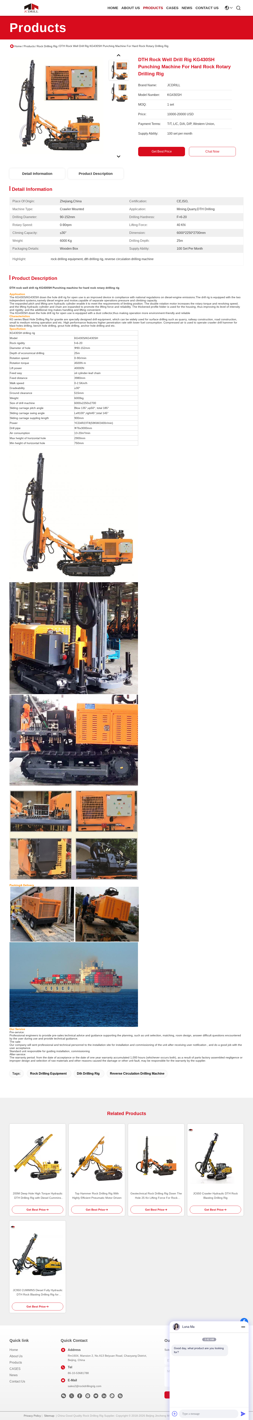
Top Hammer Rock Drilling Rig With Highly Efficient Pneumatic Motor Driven (97, 1195)
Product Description (96, 174)
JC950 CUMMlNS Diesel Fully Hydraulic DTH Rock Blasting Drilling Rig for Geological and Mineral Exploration (37, 1293)
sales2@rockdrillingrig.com (84, 1386)
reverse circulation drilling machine (137, 1073)
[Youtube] (96, 1396)
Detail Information (37, 174)
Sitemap (49, 1415)
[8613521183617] (112, 1396)
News (13, 1375)
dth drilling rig (88, 1073)
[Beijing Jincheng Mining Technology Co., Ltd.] (31, 8)
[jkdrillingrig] (120, 1396)
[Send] (243, 1413)
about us (130, 8)
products (153, 8)
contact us (207, 8)
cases (172, 8)
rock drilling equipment (48, 1073)
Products (29, 46)
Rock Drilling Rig (47, 46)
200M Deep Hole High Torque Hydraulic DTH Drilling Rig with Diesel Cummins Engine (37, 1196)
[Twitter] (71, 1396)
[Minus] (243, 1326)
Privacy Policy (32, 1415)
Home (113, 8)
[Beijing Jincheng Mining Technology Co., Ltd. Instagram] (88, 1396)
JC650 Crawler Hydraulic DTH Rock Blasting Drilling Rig (215, 1195)
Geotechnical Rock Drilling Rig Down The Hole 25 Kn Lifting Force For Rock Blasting (156, 1196)
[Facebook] (79, 1396)
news (187, 8)
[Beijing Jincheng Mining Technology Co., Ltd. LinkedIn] (104, 1396)
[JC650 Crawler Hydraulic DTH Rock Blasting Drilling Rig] (215, 1156)
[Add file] (174, 1413)
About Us (16, 1356)
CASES (15, 1368)
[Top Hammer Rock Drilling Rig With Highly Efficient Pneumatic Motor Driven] (97, 1156)
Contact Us (17, 1381)
